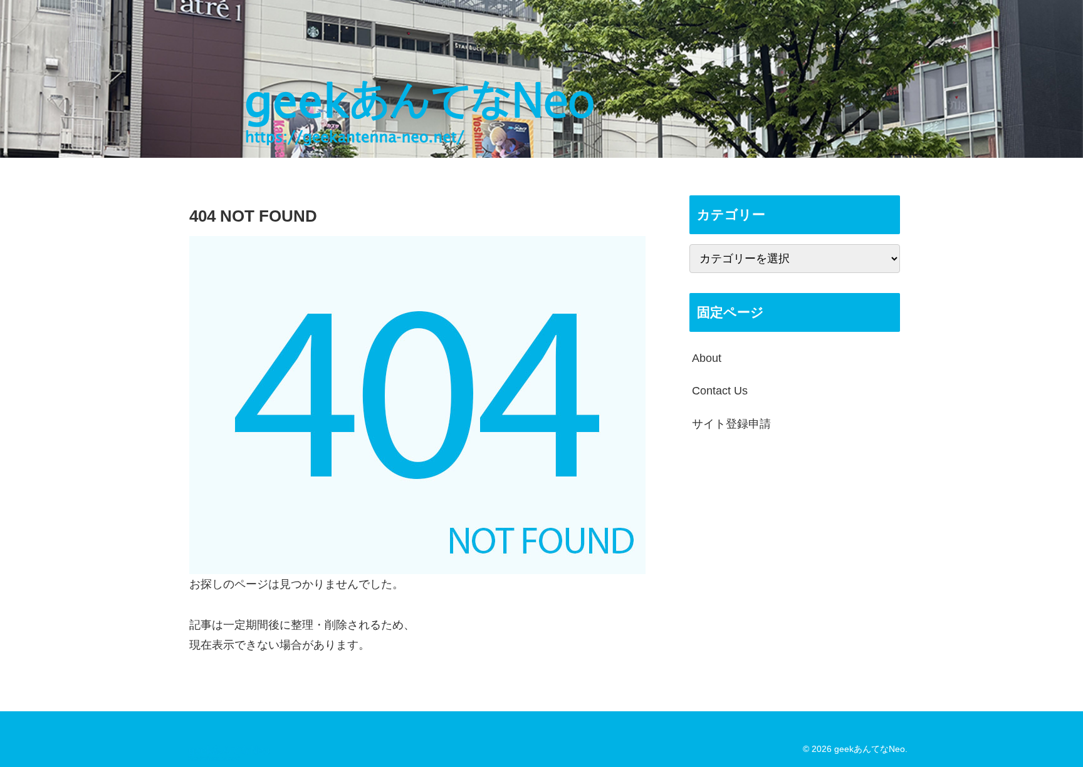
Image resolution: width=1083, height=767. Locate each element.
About (706, 358)
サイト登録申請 (731, 424)
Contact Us (720, 390)
